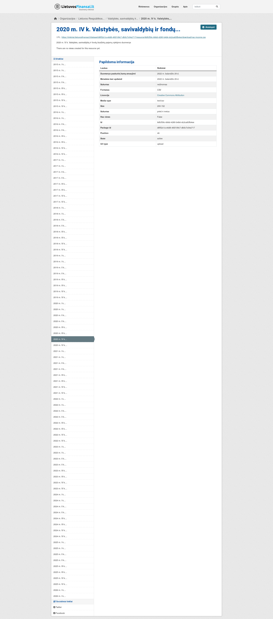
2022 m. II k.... (59, 410)
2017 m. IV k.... (60, 195)
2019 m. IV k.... (60, 291)
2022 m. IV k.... (60, 434)
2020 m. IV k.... (60, 339)
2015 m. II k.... (59, 76)
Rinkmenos (143, 6)
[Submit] (217, 6)
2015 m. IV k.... (60, 100)
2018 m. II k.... (59, 219)
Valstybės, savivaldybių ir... (123, 18)
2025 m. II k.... (59, 554)
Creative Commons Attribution (170, 95)
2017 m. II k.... (59, 171)
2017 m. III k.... (60, 183)
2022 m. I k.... (59, 398)
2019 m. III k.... (60, 279)
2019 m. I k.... (59, 255)
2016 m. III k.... (60, 136)
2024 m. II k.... (59, 506)
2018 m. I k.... (59, 207)
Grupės (175, 6)
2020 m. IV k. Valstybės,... (156, 18)
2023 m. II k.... (59, 458)
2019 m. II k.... (59, 267)
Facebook (60, 613)
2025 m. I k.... (59, 542)
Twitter (58, 607)
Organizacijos (160, 6)
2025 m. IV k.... (60, 578)
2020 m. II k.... (59, 315)
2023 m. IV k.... (60, 482)
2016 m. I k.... (59, 112)
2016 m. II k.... (59, 124)
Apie (185, 6)
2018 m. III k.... (60, 231)
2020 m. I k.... (59, 303)
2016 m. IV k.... (60, 148)
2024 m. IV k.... (60, 530)
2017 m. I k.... (59, 159)
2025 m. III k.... (60, 566)
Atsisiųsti (210, 27)
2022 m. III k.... (60, 422)
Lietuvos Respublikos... (91, 18)
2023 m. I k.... (59, 446)
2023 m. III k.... (60, 470)
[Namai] (55, 18)
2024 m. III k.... (60, 518)
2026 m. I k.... (59, 590)
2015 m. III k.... (60, 88)
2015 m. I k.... (59, 64)
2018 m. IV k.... (60, 243)
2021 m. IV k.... (60, 386)
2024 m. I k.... (59, 494)
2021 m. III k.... (60, 375)
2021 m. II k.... (59, 363)
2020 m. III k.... (60, 327)
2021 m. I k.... (59, 351)
